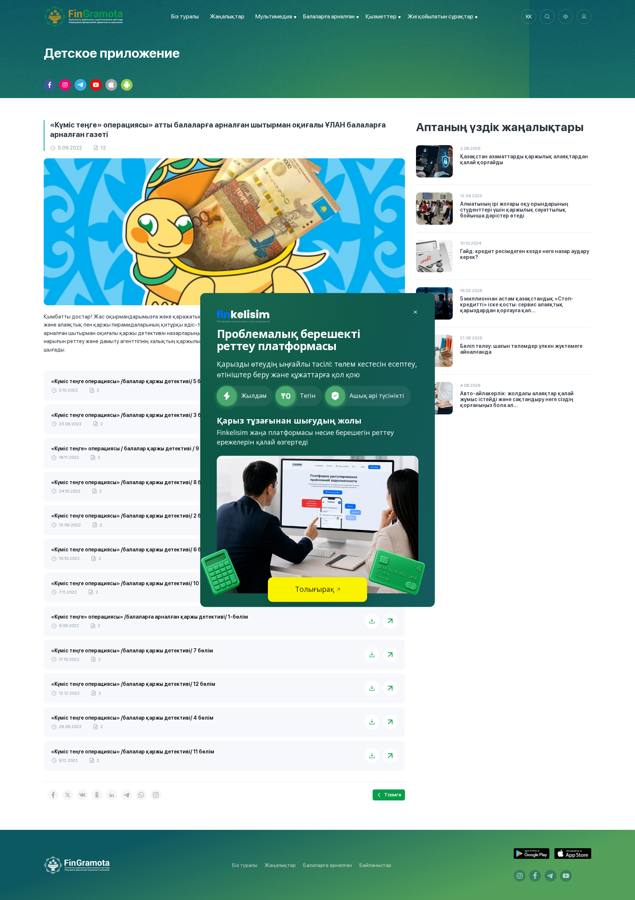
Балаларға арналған (327, 865)
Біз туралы (185, 16)
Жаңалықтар (227, 16)
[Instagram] (155, 794)
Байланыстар (375, 865)
